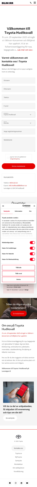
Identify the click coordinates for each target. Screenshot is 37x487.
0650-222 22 (14, 183)
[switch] (32, 248)
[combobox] (18, 114)
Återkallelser (18, 464)
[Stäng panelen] (34, 206)
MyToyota (18, 457)
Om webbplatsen (18, 468)
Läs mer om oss (25, 49)
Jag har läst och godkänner (18, 158)
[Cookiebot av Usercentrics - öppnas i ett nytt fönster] (22, 206)
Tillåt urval (18, 273)
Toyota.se (18, 453)
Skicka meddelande (18, 166)
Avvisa (18, 279)
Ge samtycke (10, 418)
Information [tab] (18, 211)
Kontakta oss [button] (18, 448)
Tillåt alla (18, 267)
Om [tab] (30, 211)
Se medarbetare (18, 314)
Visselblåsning (18, 471)
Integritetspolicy (15, 159)
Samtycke (18, 461)
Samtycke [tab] (7, 211)
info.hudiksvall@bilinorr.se (18, 186)
